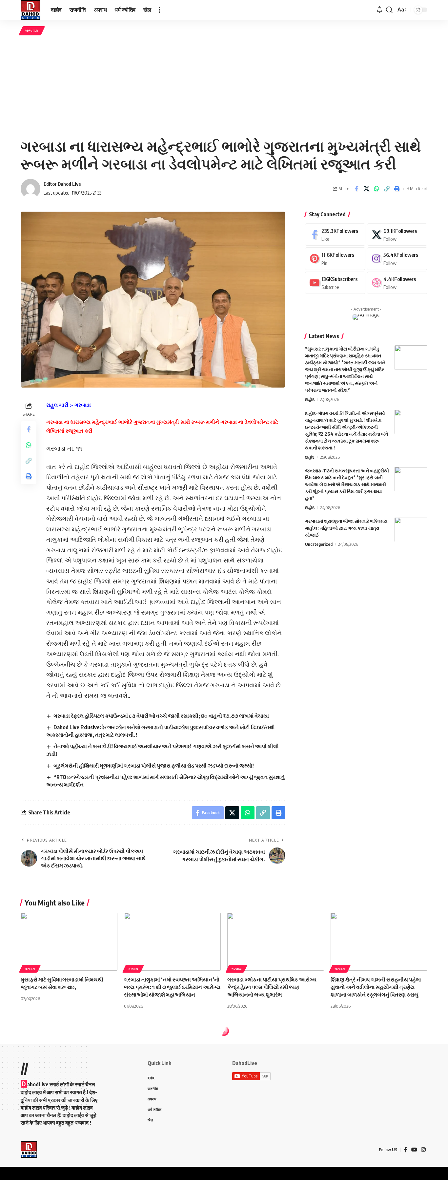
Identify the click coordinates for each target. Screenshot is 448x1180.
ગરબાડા (32, 30)
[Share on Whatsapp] (376, 188)
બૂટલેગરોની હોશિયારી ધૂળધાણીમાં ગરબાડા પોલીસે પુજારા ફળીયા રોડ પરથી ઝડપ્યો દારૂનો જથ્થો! (153, 765)
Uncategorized (319, 543)
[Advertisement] (224, 86)
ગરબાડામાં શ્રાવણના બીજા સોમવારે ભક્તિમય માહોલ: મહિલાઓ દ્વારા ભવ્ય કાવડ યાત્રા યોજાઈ (346, 527)
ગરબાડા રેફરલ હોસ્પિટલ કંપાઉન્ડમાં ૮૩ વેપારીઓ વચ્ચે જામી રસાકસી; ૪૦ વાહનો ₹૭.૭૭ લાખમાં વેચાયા (161, 716)
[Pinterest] (335, 258)
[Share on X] (366, 188)
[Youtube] (335, 283)
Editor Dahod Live (62, 184)
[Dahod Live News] (30, 10)
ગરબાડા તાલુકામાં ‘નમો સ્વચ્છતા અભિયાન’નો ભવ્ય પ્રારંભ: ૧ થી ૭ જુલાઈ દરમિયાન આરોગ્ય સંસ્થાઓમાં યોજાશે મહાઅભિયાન (172, 987)
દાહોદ (310, 399)
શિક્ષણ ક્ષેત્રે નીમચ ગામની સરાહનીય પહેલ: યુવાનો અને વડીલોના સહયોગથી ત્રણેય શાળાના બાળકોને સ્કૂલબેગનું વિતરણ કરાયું (376, 987)
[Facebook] (335, 234)
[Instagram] (397, 258)
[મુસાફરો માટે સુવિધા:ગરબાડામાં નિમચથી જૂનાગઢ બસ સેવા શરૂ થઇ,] (69, 942)
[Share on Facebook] (356, 188)
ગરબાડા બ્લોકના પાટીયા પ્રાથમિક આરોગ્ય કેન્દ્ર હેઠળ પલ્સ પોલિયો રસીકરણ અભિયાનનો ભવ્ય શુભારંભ (271, 987)
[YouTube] (414, 1149)
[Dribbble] (397, 283)
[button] (159, 10)
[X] (397, 234)
